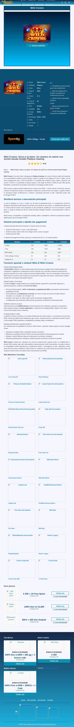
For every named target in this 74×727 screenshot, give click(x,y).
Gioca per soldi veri (60, 139)
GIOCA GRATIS (38, 46)
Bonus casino (49, 4)
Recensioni (42, 700)
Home (6, 170)
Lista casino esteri (27, 4)
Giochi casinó (39, 4)
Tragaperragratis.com (50, 668)
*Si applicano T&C (34, 596)
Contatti (50, 700)
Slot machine (31, 700)
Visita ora (60, 593)
